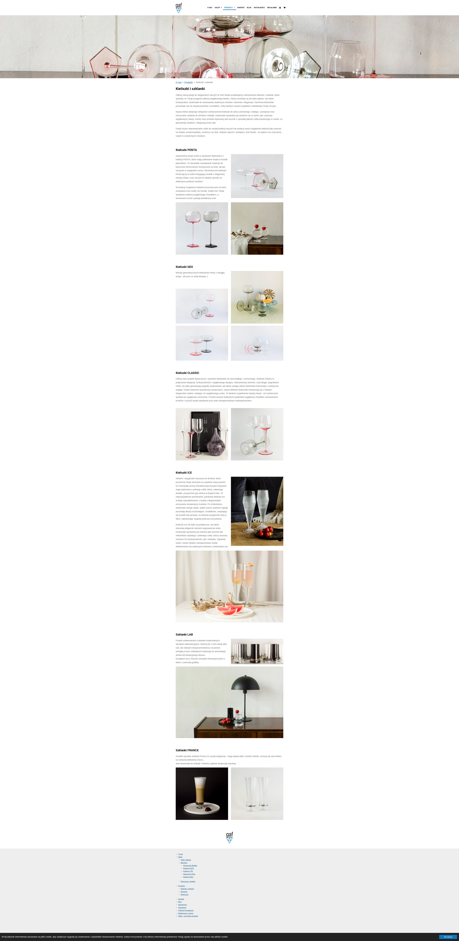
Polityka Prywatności (186, 910)
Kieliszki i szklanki (204, 82)
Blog (180, 902)
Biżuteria (184, 863)
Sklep (180, 857)
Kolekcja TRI (188, 871)
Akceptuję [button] (448, 937)
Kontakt (181, 899)
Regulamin (182, 907)
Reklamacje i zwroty (185, 913)
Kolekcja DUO (188, 868)
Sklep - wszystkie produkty (188, 916)
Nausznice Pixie (189, 874)
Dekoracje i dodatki (188, 881)
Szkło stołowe (186, 860)
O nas (178, 82)
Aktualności (182, 905)
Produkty (188, 82)
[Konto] (280, 7)
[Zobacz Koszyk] (284, 7)
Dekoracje (184, 894)
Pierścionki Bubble (190, 866)
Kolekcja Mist (188, 877)
